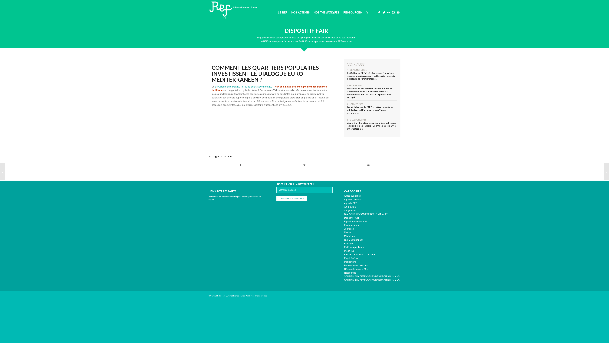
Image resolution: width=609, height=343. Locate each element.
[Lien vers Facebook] (379, 12)
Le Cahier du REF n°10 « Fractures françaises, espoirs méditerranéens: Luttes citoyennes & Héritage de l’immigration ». (371, 76)
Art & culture (350, 206)
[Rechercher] (367, 12)
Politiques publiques (354, 247)
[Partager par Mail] (368, 165)
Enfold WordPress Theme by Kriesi (253, 295)
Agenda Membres (353, 199)
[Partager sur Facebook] (240, 165)
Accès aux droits (352, 195)
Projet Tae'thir (351, 258)
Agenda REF (350, 203)
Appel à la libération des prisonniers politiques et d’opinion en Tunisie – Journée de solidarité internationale (371, 125)
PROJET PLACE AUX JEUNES (359, 254)
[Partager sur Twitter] (304, 165)
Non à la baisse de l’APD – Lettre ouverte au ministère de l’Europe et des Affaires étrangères (370, 110)
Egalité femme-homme (355, 221)
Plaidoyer (349, 243)
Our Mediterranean (353, 239)
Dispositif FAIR (351, 217)
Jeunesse (349, 228)
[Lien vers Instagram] (393, 12)
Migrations (349, 236)
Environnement (351, 225)
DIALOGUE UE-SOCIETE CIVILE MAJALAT (366, 214)
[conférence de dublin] (606, 171)
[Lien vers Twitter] (383, 12)
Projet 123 (349, 250)
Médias (347, 232)
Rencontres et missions (356, 265)
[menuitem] (282, 12)
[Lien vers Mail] (388, 12)
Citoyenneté (350, 210)
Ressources (350, 272)
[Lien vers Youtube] (398, 12)
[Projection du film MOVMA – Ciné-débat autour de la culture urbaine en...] (2, 171)
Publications (350, 261)
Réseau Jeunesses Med (356, 269)
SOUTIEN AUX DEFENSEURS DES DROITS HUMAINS (371, 276)
